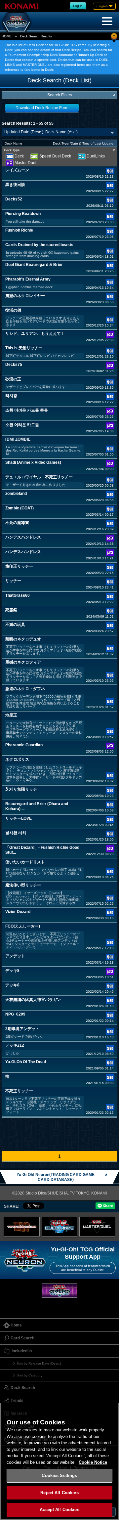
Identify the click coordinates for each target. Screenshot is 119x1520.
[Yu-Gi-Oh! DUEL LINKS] (59, 1227)
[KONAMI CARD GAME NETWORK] (59, 1290)
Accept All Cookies (59, 1509)
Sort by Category (29, 1375)
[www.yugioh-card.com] (22, 1227)
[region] (59, 1461)
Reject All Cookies (59, 1492)
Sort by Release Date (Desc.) (39, 1363)
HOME (7, 36)
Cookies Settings (59, 1475)
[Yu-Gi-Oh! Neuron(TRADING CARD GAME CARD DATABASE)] (16, 22)
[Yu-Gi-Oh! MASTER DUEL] (97, 1227)
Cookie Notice (93, 1462)
